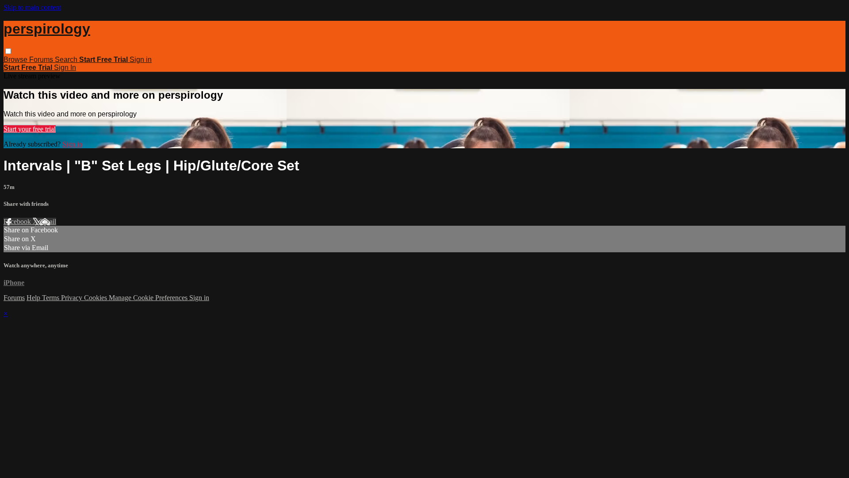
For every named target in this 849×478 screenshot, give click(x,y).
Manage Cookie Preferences (149, 297)
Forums (42, 59)
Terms (51, 297)
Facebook (18, 221)
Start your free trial (30, 129)
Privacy (72, 297)
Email (48, 221)
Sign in (141, 59)
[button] (8, 51)
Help (34, 297)
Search (67, 59)
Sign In (65, 67)
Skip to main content (32, 7)
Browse (16, 59)
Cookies (96, 297)
